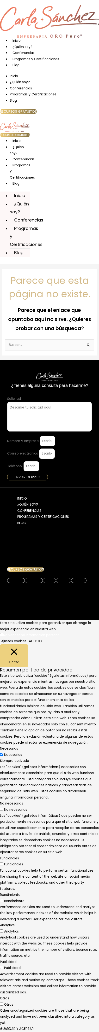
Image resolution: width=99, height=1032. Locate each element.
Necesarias (13, 754)
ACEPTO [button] (35, 641)
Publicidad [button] (8, 962)
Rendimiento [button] (10, 894)
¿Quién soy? (22, 47)
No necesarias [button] (11, 803)
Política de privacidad (25, 587)
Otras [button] (4, 998)
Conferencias (23, 53)
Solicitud (14, 398)
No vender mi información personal (31, 635)
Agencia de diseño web (50, 598)
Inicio (16, 40)
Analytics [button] (7, 925)
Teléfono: (15, 466)
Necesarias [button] (9, 748)
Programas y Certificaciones (35, 59)
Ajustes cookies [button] (13, 641)
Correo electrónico (23, 453)
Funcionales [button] (9, 858)
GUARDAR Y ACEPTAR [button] (17, 1028)
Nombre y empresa (23, 441)
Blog (15, 65)
